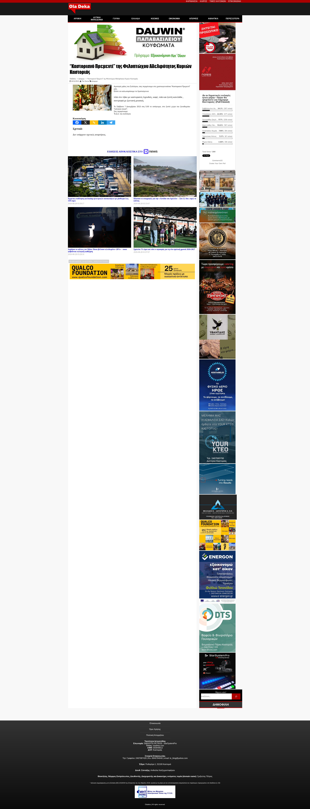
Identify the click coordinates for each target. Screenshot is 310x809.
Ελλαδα (136, 19)
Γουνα (116, 19)
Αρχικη (77, 19)
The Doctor (85, 81)
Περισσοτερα (232, 19)
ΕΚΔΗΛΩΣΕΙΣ (75, 261)
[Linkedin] (102, 122)
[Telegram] (111, 122)
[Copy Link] (94, 122)
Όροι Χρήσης (155, 729)
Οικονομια (174, 19)
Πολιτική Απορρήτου (155, 735)
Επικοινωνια (234, 1)
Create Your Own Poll (217, 163)
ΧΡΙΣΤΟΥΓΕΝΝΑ (101, 261)
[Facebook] (77, 122)
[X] (85, 122)
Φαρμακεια (192, 1)
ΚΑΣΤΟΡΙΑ (87, 261)
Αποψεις (193, 19)
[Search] (236, 696)
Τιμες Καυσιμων (217, 1)
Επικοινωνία (155, 723)
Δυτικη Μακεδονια (97, 18)
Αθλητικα (213, 19)
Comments (217, 160)
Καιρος (203, 1)
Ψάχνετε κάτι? (220, 692)
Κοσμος (155, 19)
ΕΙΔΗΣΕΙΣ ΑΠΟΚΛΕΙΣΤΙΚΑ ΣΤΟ (125, 151)
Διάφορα (95, 81)
